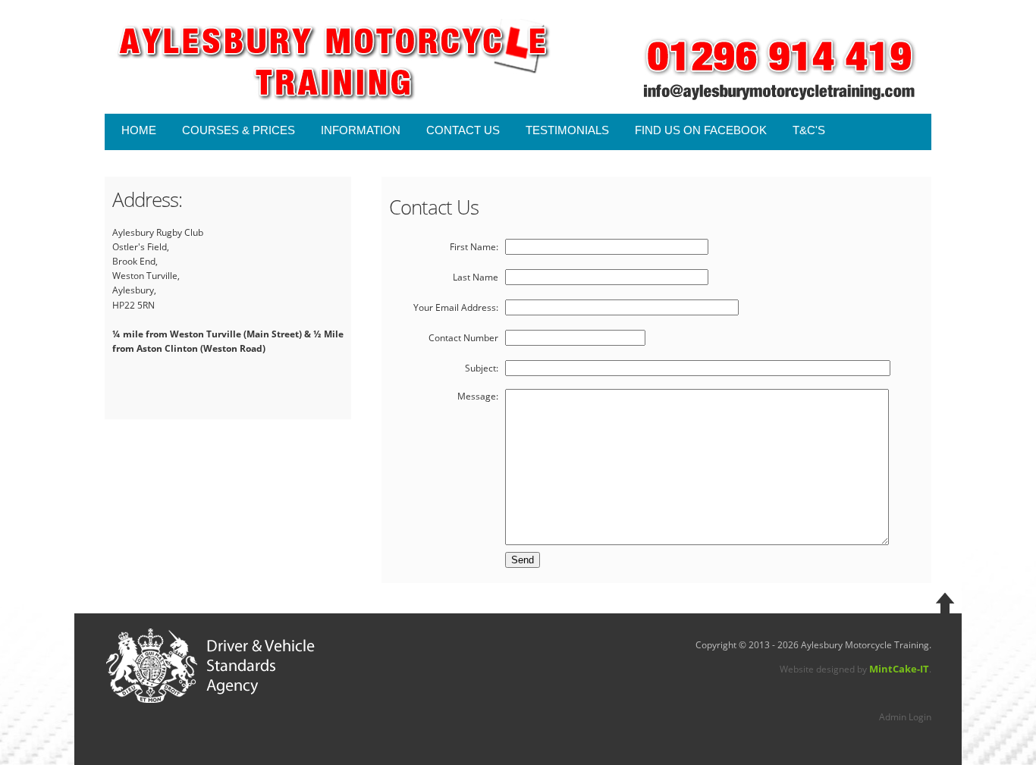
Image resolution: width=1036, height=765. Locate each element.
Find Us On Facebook (701, 130)
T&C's (809, 130)
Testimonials (567, 130)
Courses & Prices (238, 130)
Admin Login (905, 716)
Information (360, 130)
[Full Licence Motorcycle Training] (360, 60)
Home (138, 130)
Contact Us (463, 130)
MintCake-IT (899, 669)
